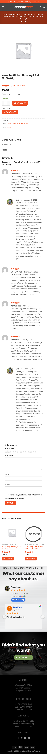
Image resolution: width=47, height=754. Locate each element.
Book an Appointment (23, 727)
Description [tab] (6, 144)
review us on (17, 600)
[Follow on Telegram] (29, 738)
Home (5, 14)
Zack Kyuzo (17, 607)
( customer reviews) (18, 86)
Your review (9, 455)
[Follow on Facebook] (18, 738)
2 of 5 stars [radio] (9, 451)
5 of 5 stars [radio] (31, 451)
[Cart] (44, 7)
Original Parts (29, 14)
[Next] (45, 544)
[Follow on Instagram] (22, 738)
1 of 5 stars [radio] (6, 451)
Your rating (9, 449)
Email (7, 484)
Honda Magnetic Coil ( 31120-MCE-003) (12, 548)
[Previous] (1, 544)
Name (7, 474)
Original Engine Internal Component (30, 16)
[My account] (40, 7)
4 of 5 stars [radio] (22, 451)
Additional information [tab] (12, 140)
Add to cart (20, 103)
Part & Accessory (15, 14)
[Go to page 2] (23, 631)
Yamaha (8, 127)
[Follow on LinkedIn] (25, 738)
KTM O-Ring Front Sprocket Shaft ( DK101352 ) (34, 548)
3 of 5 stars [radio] (15, 451)
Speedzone (16, 587)
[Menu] (3, 7)
